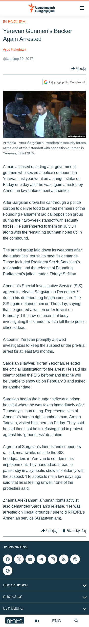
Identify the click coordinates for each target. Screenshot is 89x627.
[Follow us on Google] (7, 570)
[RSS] (63, 559)
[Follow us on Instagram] (52, 559)
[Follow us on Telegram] (41, 559)
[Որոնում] (76, 621)
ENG (56, 620)
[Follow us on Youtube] (30, 559)
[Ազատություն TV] (36, 621)
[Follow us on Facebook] (7, 559)
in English (14, 21)
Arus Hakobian (14, 49)
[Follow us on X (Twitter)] (18, 559)
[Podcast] (75, 559)
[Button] (78, 68)
